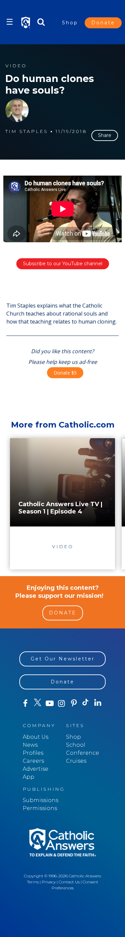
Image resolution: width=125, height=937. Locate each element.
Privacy (49, 881)
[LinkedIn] (98, 703)
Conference (82, 753)
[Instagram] (62, 703)
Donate (103, 23)
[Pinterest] (74, 703)
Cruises (76, 761)
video (16, 66)
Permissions (40, 808)
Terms (33, 881)
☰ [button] (9, 22)
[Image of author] (17, 110)
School (75, 745)
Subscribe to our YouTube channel (62, 264)
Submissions (40, 800)
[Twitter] (37, 703)
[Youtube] (50, 703)
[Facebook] (25, 703)
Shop (70, 23)
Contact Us (69, 881)
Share (104, 135)
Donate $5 (65, 373)
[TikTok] (86, 703)
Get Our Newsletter (63, 659)
